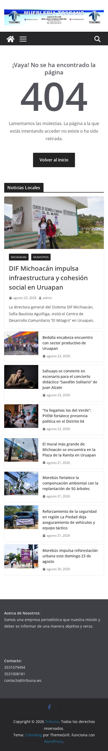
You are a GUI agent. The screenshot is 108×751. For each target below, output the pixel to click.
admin (47, 298)
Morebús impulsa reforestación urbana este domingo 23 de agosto (70, 556)
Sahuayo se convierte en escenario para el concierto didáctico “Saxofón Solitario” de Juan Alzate (69, 379)
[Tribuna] (10, 39)
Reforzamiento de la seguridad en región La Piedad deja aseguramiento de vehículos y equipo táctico (69, 519)
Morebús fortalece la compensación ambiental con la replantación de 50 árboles (70, 483)
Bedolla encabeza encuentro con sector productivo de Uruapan (67, 343)
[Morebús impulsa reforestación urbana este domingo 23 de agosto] (21, 560)
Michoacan (18, 257)
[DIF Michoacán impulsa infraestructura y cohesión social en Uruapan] (54, 223)
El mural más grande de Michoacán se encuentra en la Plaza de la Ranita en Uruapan (69, 450)
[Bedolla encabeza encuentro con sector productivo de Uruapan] (21, 346)
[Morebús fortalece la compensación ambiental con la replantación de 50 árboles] (21, 487)
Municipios (40, 257)
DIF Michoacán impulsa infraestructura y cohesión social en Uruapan (48, 277)
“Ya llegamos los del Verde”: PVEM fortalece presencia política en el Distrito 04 (66, 416)
